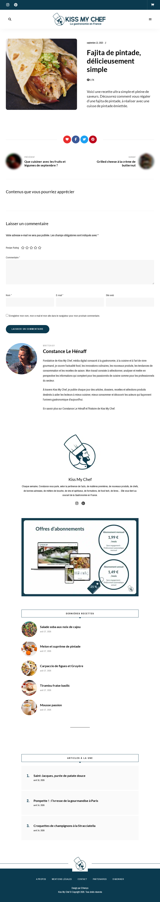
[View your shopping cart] (152, 5)
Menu (150, 19)
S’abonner (118, 879)
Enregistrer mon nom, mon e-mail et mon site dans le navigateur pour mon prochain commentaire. (54, 316)
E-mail (59, 295)
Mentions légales (62, 879)
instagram (8, 5)
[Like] (67, 139)
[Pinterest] (93, 139)
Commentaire (13, 257)
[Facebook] (76, 139)
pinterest (16, 5)
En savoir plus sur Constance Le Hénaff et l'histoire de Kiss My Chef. (79, 408)
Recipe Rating (12, 247)
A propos (41, 879)
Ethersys (84, 888)
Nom (9, 295)
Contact (82, 879)
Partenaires (100, 879)
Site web (110, 295)
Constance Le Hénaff (64, 351)
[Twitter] (84, 139)
